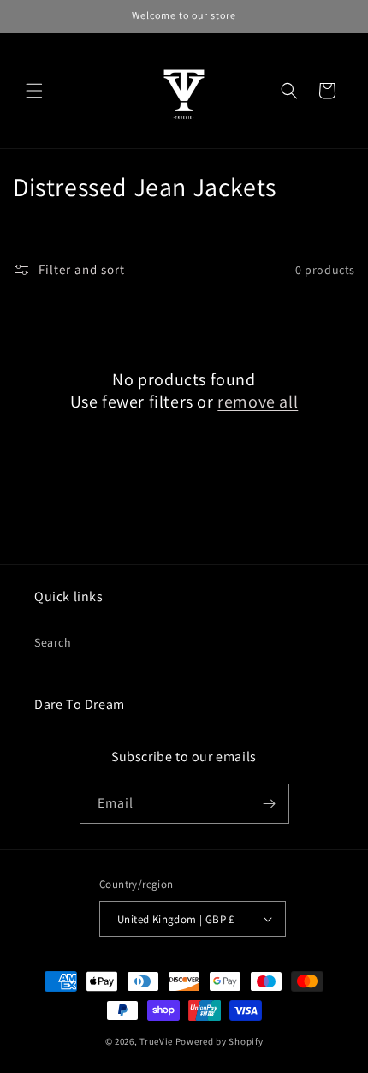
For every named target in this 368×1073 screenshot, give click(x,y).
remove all (257, 401)
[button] (34, 91)
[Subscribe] (269, 804)
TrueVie (156, 1041)
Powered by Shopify (219, 1041)
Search (53, 642)
